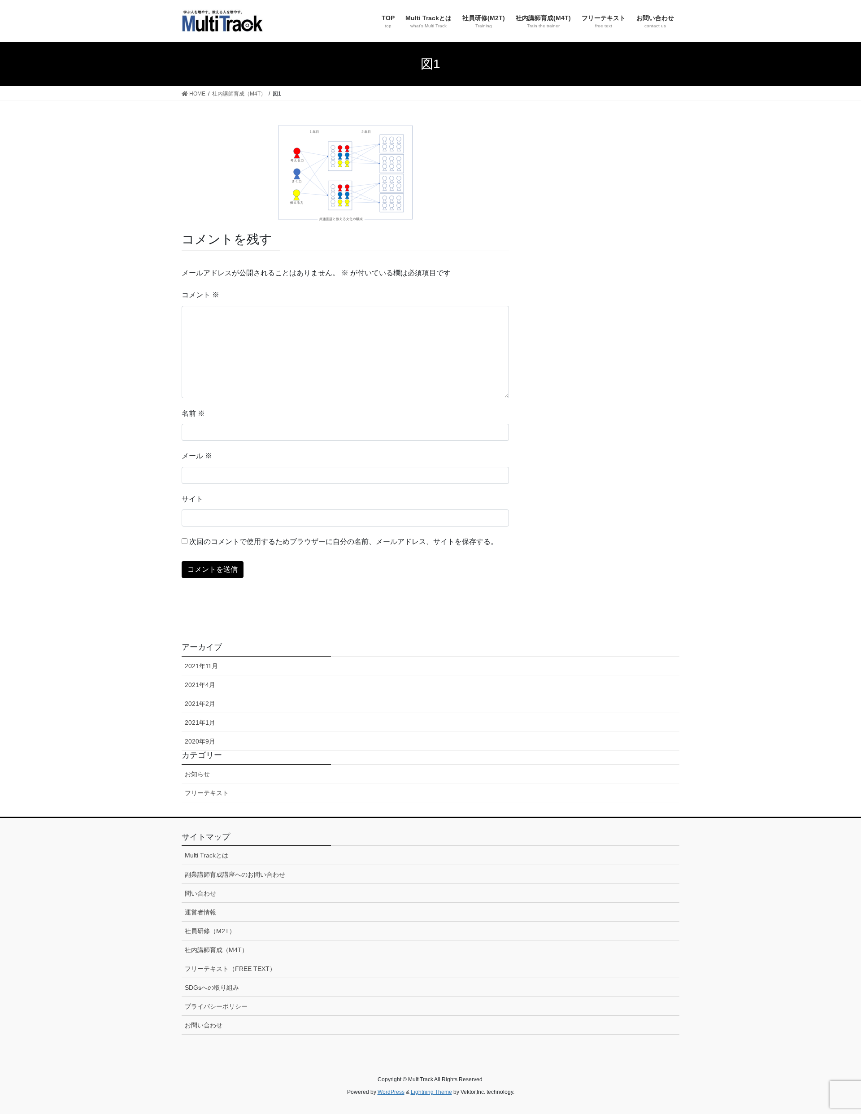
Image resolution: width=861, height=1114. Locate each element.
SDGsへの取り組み (212, 987)
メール (197, 456)
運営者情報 (200, 912)
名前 (193, 413)
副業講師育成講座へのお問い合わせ (235, 874)
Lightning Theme (431, 1092)
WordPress (391, 1092)
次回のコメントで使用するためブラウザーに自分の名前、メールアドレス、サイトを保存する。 (343, 541)
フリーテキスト (207, 792)
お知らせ (197, 774)
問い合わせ (200, 893)
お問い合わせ (203, 1025)
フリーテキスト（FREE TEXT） (230, 968)
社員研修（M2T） (210, 931)
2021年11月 (201, 666)
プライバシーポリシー (216, 1006)
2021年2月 (200, 703)
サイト (192, 499)
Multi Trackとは (206, 855)
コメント (200, 295)
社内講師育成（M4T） (216, 949)
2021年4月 (200, 684)
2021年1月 (200, 722)
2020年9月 (200, 741)
